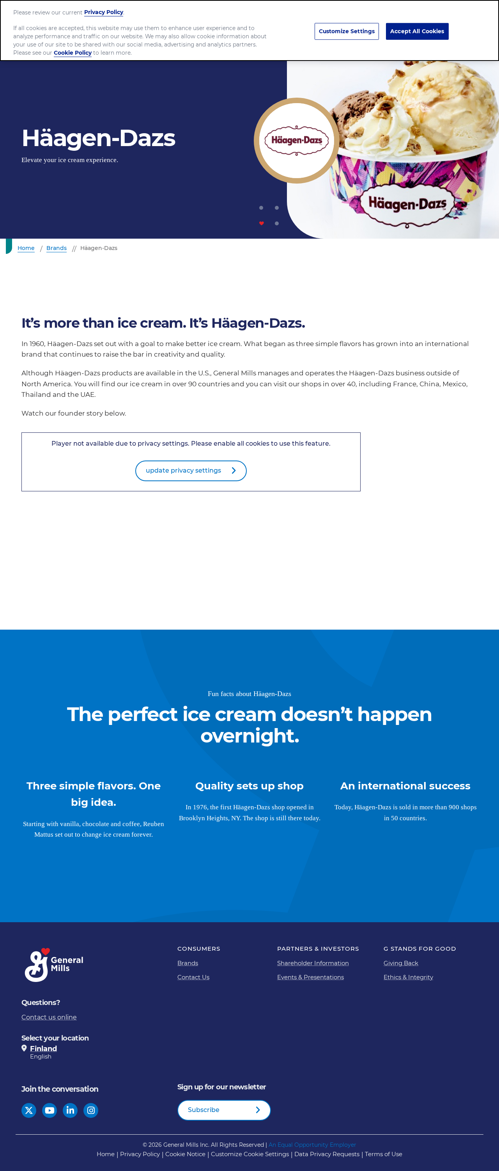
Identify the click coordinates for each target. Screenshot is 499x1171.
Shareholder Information (313, 963)
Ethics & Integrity (408, 977)
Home (106, 1154)
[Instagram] (91, 1110)
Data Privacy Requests (326, 1154)
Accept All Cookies (417, 31)
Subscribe (203, 1110)
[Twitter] (29, 1110)
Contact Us (193, 977)
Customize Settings (347, 31)
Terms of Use (383, 1154)
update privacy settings (183, 470)
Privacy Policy (140, 1154)
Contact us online (49, 1017)
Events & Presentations (310, 977)
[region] (249, 30)
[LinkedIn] (70, 1110)
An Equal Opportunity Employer (312, 1144)
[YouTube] (49, 1110)
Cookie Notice (185, 1154)
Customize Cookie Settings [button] (250, 1154)
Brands (187, 963)
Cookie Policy (73, 53)
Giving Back (401, 963)
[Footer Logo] (54, 965)
